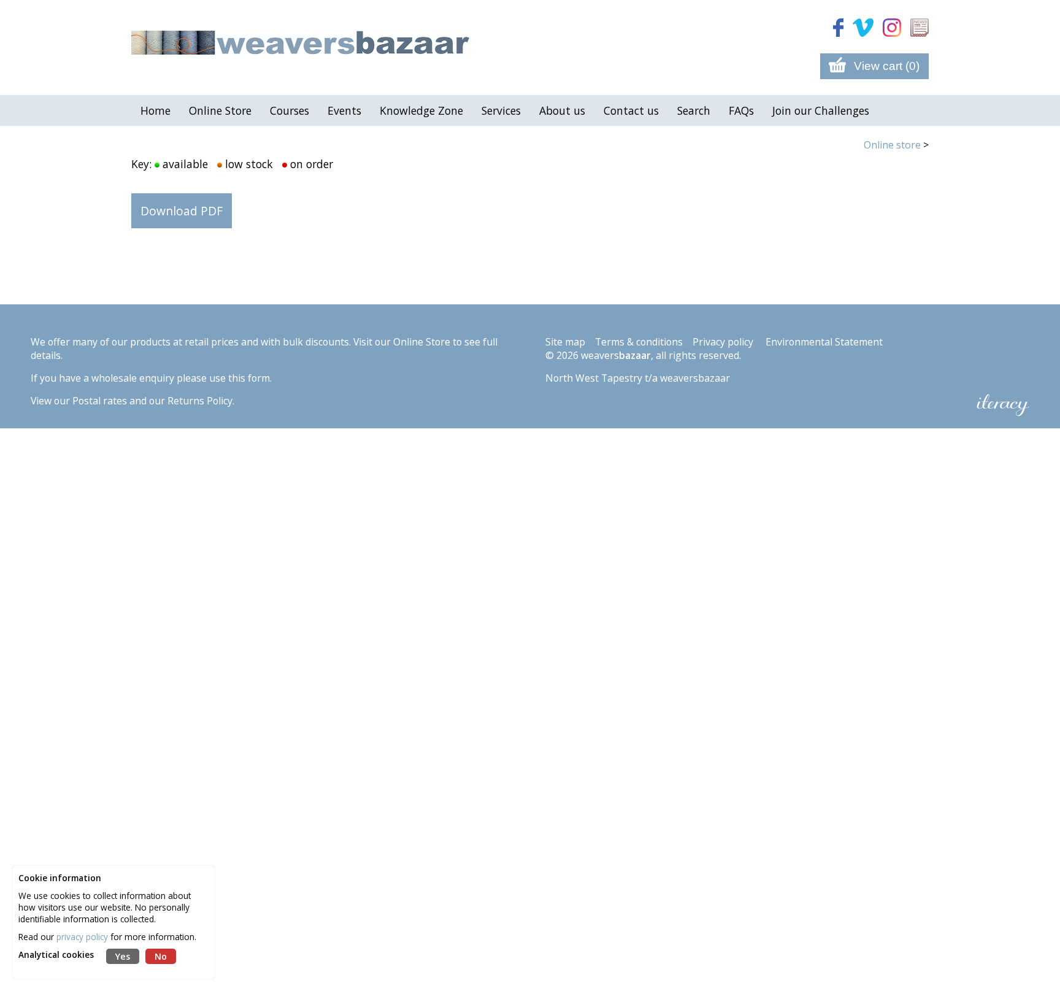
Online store (892, 145)
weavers (616, 355)
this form (249, 378)
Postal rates (99, 400)
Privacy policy (723, 342)
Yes (122, 956)
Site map (565, 342)
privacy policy (82, 937)
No (161, 956)
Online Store (421, 342)
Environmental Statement (824, 342)
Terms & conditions (639, 342)
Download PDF (181, 210)
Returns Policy (199, 400)
